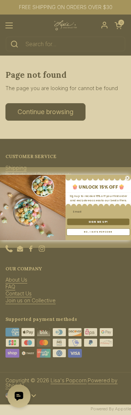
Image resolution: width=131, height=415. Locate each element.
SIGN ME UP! (98, 221)
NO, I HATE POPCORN (98, 231)
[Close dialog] (128, 178)
